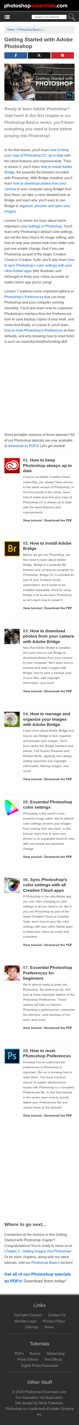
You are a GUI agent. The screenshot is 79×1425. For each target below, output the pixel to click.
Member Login (25, 1321)
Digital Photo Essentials (39, 1365)
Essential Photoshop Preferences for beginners (47, 973)
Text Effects (53, 1359)
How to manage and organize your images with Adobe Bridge (46, 719)
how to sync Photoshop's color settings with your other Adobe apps (39, 265)
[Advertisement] (39, 388)
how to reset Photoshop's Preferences (33, 330)
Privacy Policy (54, 1321)
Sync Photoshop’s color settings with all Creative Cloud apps (45, 885)
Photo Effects (27, 1359)
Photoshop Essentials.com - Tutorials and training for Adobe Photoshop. (36, 5)
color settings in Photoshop (41, 226)
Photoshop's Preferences (23, 297)
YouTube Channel (28, 1315)
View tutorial (32, 520)
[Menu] (7, 17)
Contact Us (56, 1315)
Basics (35, 1353)
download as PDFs (23, 446)
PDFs (19, 1353)
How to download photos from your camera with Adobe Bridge (48, 636)
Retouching (56, 1353)
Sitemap (31, 1327)
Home (11, 29)
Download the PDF (58, 520)
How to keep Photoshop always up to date (47, 465)
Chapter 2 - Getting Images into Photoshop (37, 1251)
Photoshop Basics (29, 29)
